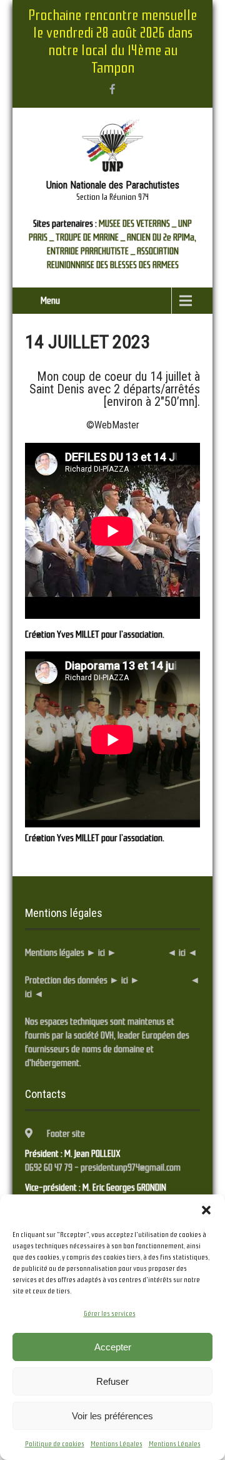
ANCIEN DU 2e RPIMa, (161, 237)
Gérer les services (110, 1313)
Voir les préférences (112, 1416)
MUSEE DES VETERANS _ (137, 223)
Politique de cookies (54, 1443)
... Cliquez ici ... (141, 952)
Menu (50, 300)
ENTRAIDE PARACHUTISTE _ (91, 251)
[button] (206, 1210)
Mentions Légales (116, 1443)
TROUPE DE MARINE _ (90, 237)
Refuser (112, 1381)
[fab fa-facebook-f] (112, 88)
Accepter (112, 1347)
